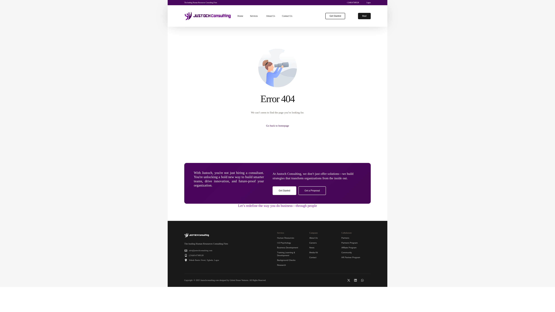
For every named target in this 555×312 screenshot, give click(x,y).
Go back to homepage (277, 125)
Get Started (335, 16)
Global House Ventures (239, 280)
